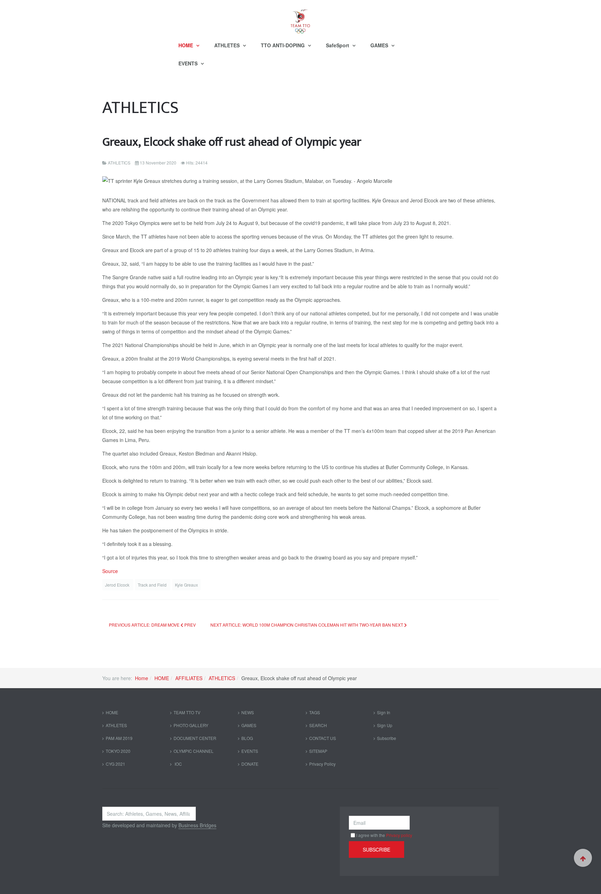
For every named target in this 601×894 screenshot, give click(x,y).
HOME (186, 45)
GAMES (380, 45)
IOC (178, 764)
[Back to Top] (583, 858)
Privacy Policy (322, 764)
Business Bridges (197, 825)
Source (110, 570)
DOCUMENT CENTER (195, 738)
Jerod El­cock (117, 585)
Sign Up (384, 725)
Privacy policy (399, 835)
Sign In (383, 712)
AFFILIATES (188, 678)
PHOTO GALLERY (191, 725)
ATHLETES (227, 45)
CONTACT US (322, 738)
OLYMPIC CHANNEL (194, 751)
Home (141, 678)
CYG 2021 (115, 764)
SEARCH (318, 725)
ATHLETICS (222, 678)
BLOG (247, 738)
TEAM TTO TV (187, 712)
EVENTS (188, 63)
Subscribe (386, 738)
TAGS (314, 712)
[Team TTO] (300, 18)
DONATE (249, 764)
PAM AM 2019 (119, 738)
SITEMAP (318, 751)
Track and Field (153, 585)
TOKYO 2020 (118, 751)
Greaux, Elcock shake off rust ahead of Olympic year (231, 142)
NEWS (247, 712)
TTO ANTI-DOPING (283, 45)
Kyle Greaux (186, 585)
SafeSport (338, 45)
